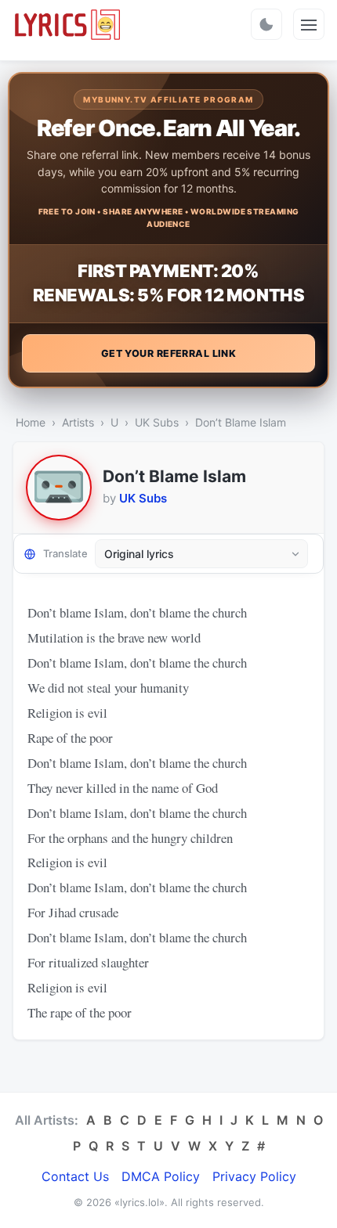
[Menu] (308, 24)
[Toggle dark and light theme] (266, 24)
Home (30, 422)
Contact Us (75, 1176)
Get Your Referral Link (169, 353)
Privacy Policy (254, 1176)
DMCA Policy (160, 1176)
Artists (78, 422)
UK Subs (157, 422)
